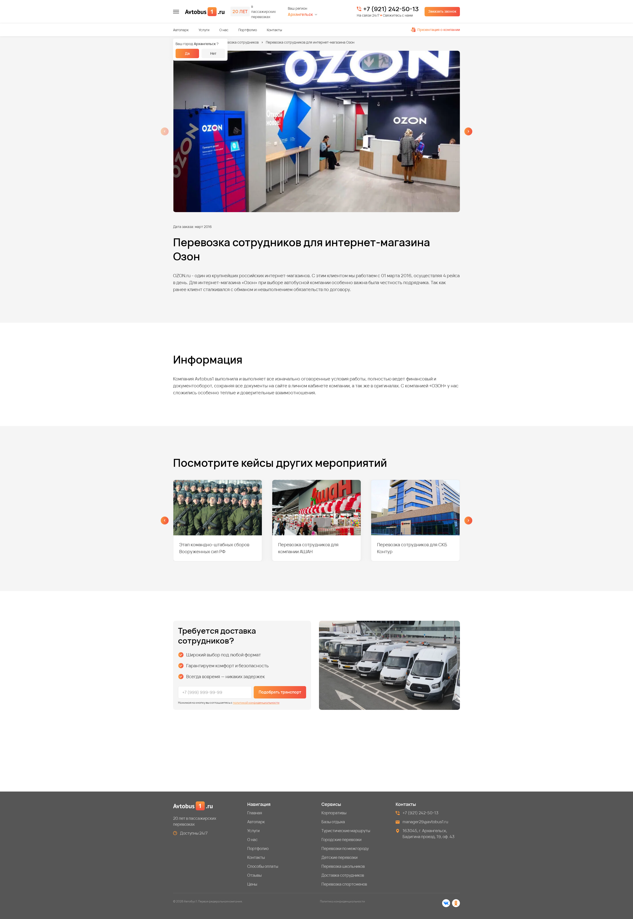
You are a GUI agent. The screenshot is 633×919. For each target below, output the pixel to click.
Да (187, 53)
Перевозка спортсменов (344, 884)
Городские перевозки (341, 839)
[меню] (176, 11)
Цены (252, 884)
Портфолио (247, 29)
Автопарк (181, 29)
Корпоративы (333, 813)
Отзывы (254, 875)
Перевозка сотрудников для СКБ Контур (412, 548)
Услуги (204, 29)
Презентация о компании (438, 29)
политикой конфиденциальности (256, 702)
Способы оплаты (262, 866)
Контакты (274, 29)
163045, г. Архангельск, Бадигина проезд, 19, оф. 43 (428, 833)
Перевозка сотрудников (239, 42)
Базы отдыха (333, 821)
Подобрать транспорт (280, 692)
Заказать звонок (442, 11)
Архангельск (300, 14)
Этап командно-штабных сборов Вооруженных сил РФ (214, 548)
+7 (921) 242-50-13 (391, 9)
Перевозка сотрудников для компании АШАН (308, 548)
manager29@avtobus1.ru (425, 821)
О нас (223, 29)
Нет (213, 53)
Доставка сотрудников (342, 875)
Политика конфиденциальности (342, 901)
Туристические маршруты (345, 830)
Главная (254, 813)
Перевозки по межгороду (345, 848)
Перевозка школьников (343, 866)
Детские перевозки (339, 857)
